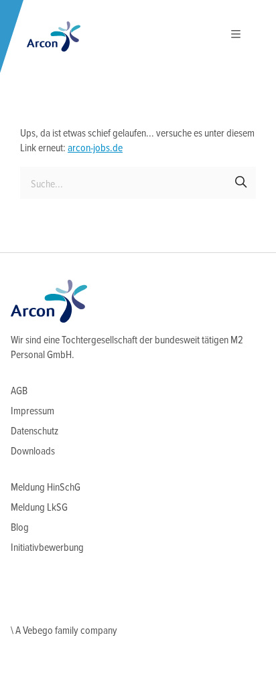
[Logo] (53, 36)
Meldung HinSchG (45, 488)
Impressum (32, 411)
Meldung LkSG (39, 508)
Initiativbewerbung (47, 548)
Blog (20, 528)
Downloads (33, 451)
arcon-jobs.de (95, 148)
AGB (19, 391)
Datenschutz (34, 431)
